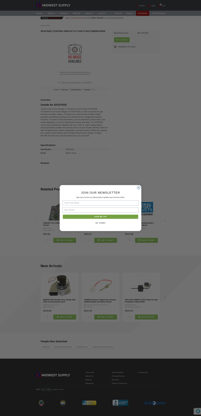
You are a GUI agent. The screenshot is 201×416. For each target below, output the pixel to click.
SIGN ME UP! (100, 217)
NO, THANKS (101, 223)
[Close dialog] (138, 187)
